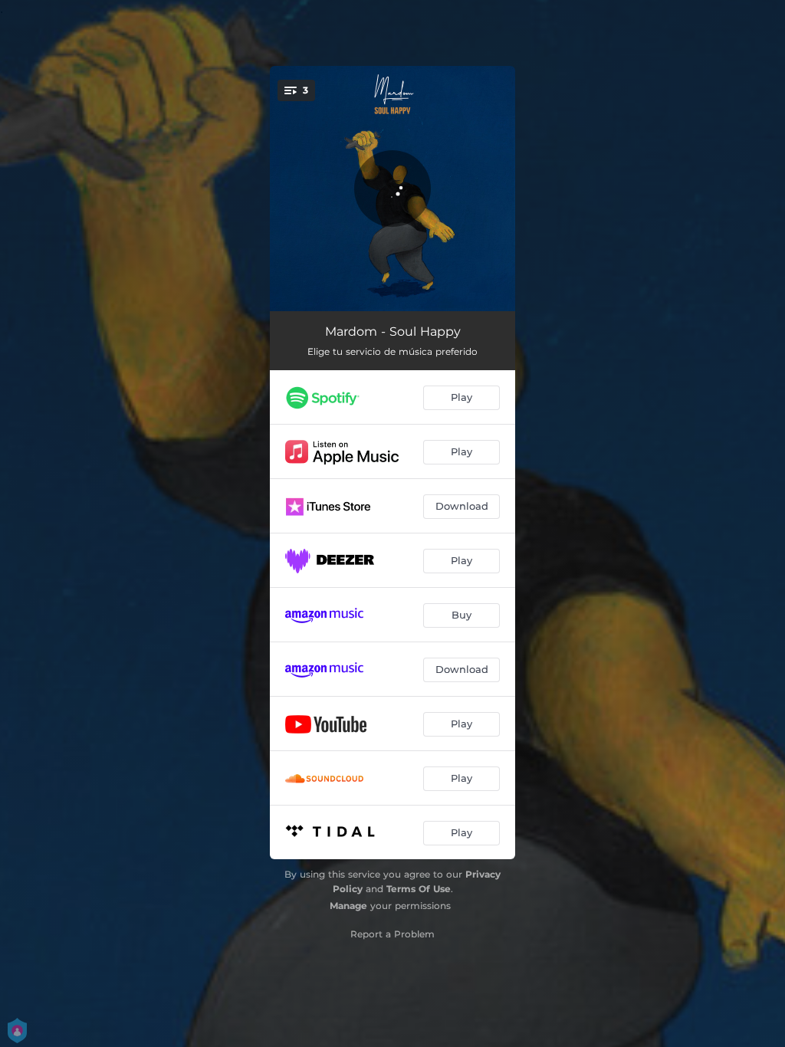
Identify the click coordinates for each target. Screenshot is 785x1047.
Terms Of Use (418, 888)
